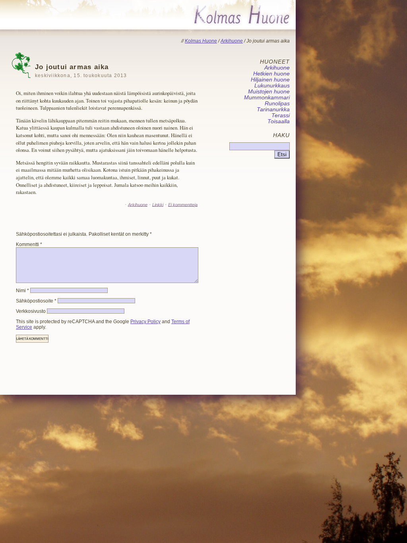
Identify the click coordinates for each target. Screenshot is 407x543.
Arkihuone (137, 204)
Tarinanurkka (273, 109)
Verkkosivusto (31, 311)
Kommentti (29, 244)
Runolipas (277, 104)
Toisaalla (278, 121)
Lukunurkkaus (272, 86)
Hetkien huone (271, 74)
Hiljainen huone (270, 80)
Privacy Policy (145, 321)
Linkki (157, 204)
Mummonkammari (267, 98)
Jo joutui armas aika (81, 70)
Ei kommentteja (183, 204)
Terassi (280, 115)
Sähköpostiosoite (36, 301)
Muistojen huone (269, 92)
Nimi (22, 290)
